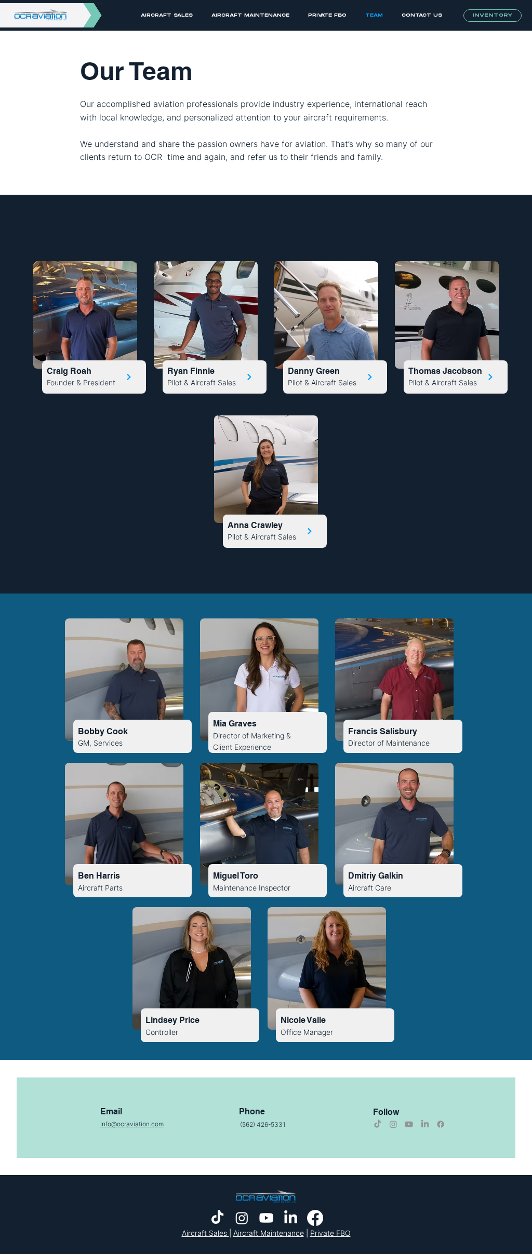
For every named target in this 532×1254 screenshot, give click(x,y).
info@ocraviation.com (132, 1124)
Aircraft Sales (205, 1233)
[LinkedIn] (425, 1124)
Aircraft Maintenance (268, 1233)
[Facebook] (440, 1124)
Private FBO (330, 1233)
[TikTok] (377, 1124)
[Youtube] (409, 1124)
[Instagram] (393, 1124)
